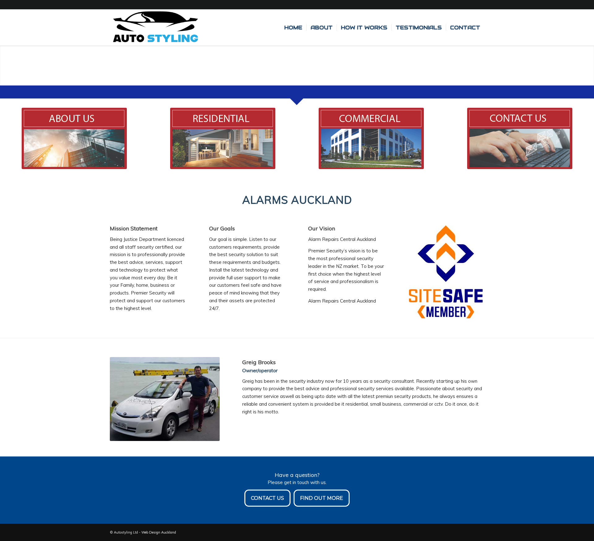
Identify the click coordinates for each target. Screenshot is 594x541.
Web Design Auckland (158, 532)
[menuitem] (293, 28)
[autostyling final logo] (155, 28)
